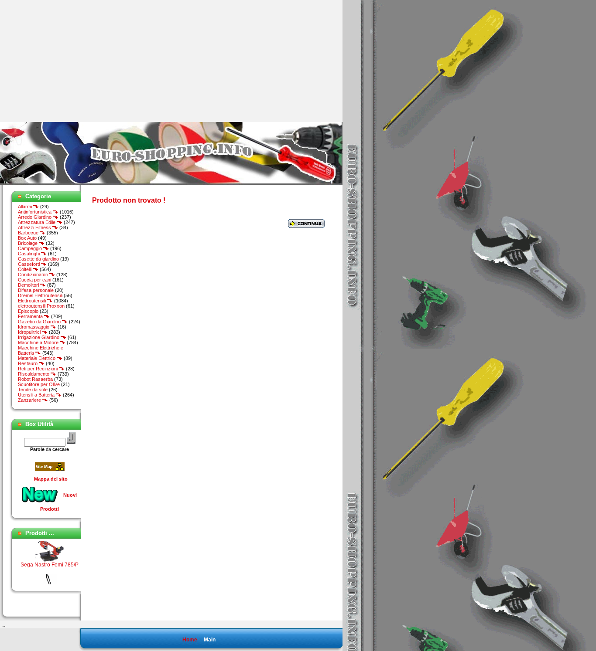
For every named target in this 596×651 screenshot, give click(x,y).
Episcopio (28, 311)
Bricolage (28, 243)
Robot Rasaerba (35, 379)
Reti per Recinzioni (38, 368)
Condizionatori (33, 274)
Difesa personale (36, 290)
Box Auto (27, 238)
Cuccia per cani (34, 279)
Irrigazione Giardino (39, 337)
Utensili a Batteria (37, 394)
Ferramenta (31, 316)
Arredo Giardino (35, 217)
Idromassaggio (34, 326)
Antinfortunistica (35, 211)
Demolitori (29, 285)
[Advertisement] (73, 61)
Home (189, 640)
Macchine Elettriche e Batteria (40, 350)
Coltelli (25, 269)
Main (210, 640)
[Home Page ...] (171, 183)
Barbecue (29, 232)
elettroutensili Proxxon (41, 306)
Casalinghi (29, 253)
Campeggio (30, 248)
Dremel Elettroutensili (40, 295)
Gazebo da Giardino (40, 321)
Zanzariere (30, 400)
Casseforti (29, 264)
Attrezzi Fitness (35, 227)
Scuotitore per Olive (39, 384)
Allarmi (25, 206)
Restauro (28, 363)
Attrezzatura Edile (37, 222)
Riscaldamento (34, 373)
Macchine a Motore (39, 342)
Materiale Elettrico (37, 358)
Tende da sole (33, 389)
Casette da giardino (38, 258)
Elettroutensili (32, 300)
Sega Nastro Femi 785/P (50, 560)
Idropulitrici (30, 332)
